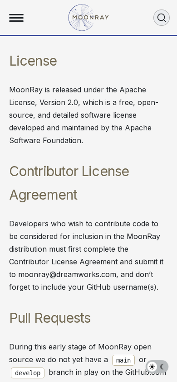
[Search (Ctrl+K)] (161, 18)
